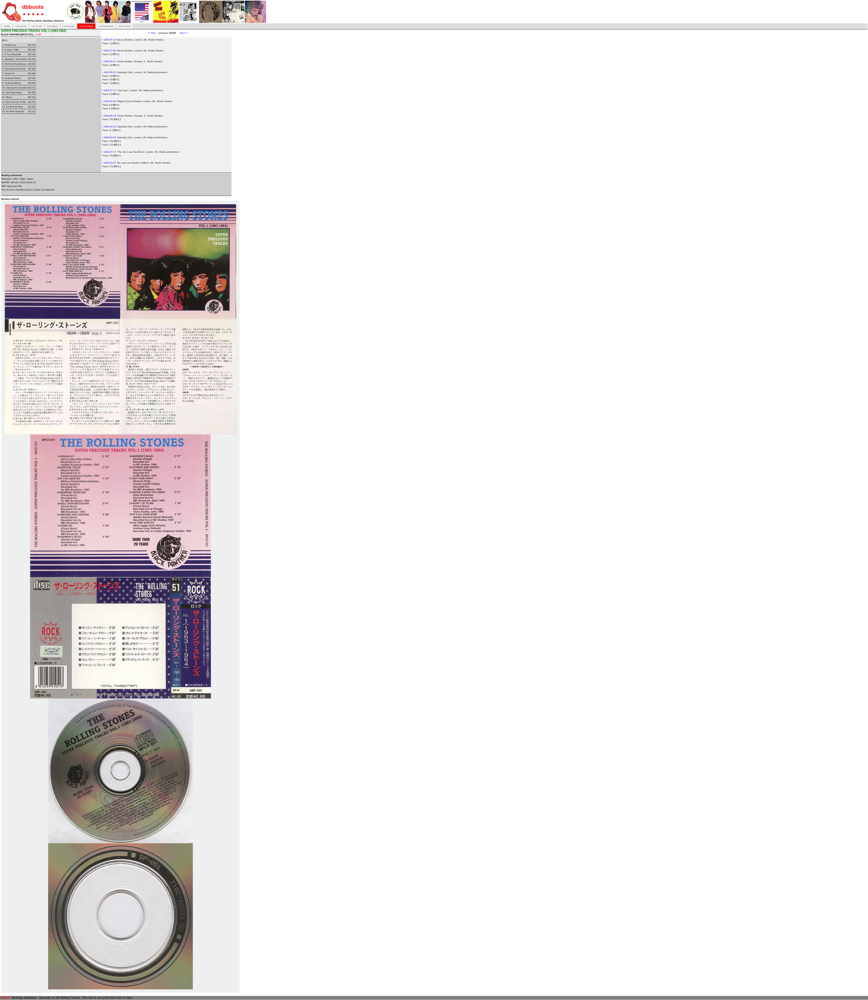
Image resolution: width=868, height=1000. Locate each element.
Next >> (182, 33)
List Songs (68, 26)
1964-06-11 (110, 61)
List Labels (124, 26)
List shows (21, 26)
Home (7, 26)
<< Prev (152, 33)
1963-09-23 (110, 72)
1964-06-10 (110, 115)
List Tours (37, 26)
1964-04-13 (110, 126)
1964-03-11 (110, 163)
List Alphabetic (106, 26)
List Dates (52, 26)
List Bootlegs (86, 26)
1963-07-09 (110, 50)
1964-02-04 (110, 101)
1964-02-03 (110, 137)
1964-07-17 (110, 90)
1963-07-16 (110, 39)
